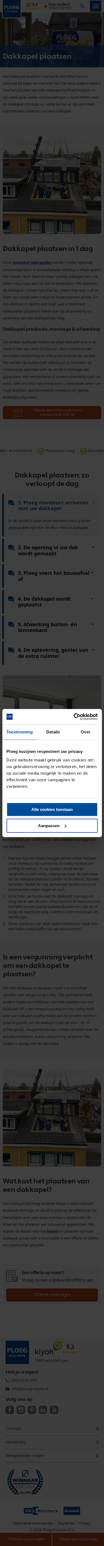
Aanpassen (49, 825)
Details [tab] (53, 732)
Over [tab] (85, 732)
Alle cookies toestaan (52, 809)
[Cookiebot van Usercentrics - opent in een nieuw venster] (74, 716)
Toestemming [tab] (19, 732)
